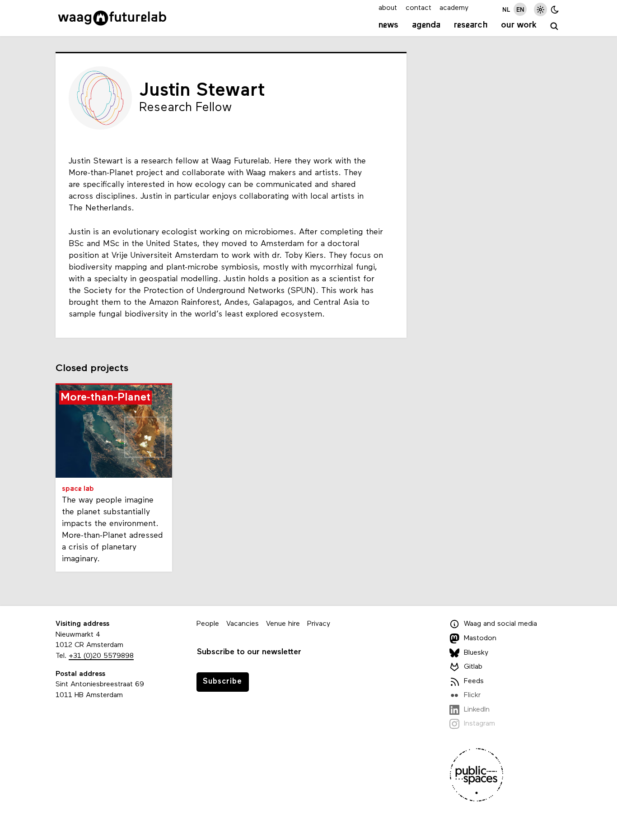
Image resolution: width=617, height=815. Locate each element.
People (207, 624)
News (388, 25)
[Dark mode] (554, 9)
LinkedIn (477, 709)
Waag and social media (500, 624)
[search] (554, 26)
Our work (519, 25)
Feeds (474, 681)
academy (453, 8)
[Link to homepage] (112, 18)
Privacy (318, 624)
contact (418, 8)
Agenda (426, 25)
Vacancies (242, 624)
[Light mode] (540, 9)
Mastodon (480, 638)
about (388, 8)
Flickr (472, 695)
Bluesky (476, 653)
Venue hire (283, 624)
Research (471, 25)
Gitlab (473, 667)
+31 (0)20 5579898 (101, 656)
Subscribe (222, 681)
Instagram (479, 723)
